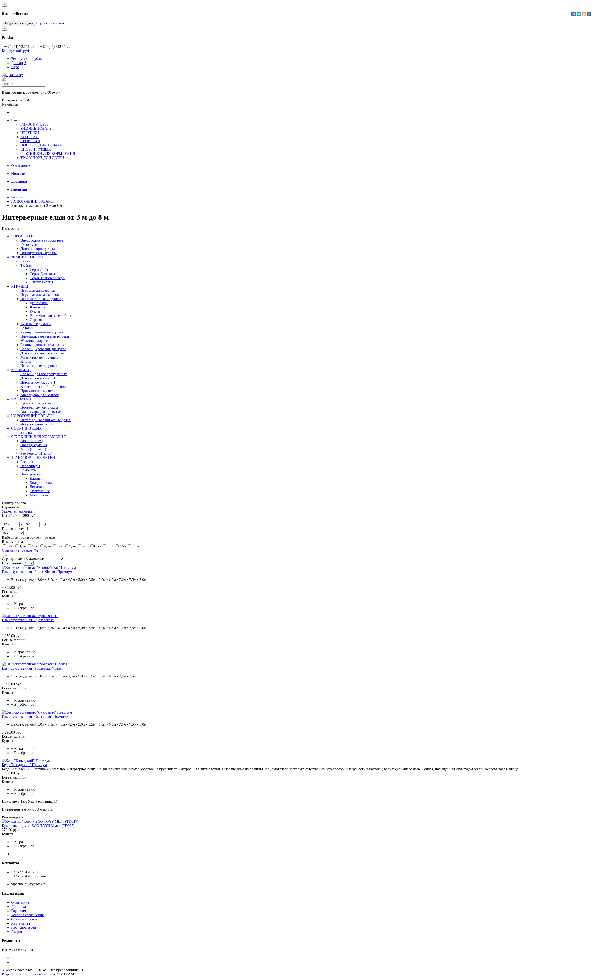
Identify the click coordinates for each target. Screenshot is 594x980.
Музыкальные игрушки (39, 357)
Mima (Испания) (33, 449)
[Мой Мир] (589, 14)
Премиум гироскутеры (38, 253)
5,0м (60, 546)
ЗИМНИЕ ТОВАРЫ (36, 128)
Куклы (35, 311)
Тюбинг (26, 265)
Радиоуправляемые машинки (43, 345)
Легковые (37, 487)
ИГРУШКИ (29, 133)
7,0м (110, 546)
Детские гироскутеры (37, 249)
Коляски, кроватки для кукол (43, 349)
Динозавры (39, 303)
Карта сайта (20, 923)
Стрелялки (38, 320)
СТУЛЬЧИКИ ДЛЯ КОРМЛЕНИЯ (47, 153)
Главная (17, 197)
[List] (8, 555)
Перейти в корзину (51, 23)
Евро (15, 67)
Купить (7, 596)
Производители (23, 927)
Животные (38, 307)
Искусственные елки (37, 424)
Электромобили (33, 474)
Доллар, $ (18, 63)
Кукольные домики (35, 324)
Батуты (26, 432)
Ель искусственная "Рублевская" (28, 620)
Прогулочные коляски (37, 391)
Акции (16, 932)
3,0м (9, 546)
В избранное (24, 608)
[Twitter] (579, 14)
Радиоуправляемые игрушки (43, 332)
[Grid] (4, 555)
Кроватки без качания (37, 403)
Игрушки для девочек (37, 290)
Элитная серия (41, 282)
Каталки (27, 328)
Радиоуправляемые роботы (51, 315)
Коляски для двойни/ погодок (44, 386)
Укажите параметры (18, 511)
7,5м (122, 546)
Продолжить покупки (18, 23)
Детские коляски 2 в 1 (37, 378)
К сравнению (24, 604)
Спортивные (40, 491)
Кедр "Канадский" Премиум (24, 765)
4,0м (35, 546)
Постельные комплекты (39, 407)
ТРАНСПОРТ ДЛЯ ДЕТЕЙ (42, 158)
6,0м (85, 546)
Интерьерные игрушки (38, 366)
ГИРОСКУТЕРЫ (34, 124)
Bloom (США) (31, 441)
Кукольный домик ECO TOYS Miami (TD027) (38, 826)
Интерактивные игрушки (40, 299)
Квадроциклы (41, 483)
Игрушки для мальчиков (39, 295)
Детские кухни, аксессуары (42, 353)
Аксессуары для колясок (39, 395)
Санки (25, 261)
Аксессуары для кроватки (40, 412)
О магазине (20, 902)
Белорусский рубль (17, 51)
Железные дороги (34, 341)
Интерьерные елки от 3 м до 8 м (45, 420)
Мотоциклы (39, 495)
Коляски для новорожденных (43, 374)
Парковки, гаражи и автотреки (44, 336)
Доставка (18, 907)
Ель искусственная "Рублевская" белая (32, 668)
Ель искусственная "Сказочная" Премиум (35, 716)
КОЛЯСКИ (29, 137)
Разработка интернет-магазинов (27, 974)
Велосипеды (30, 466)
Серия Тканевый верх (47, 278)
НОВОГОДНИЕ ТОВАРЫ (41, 145)
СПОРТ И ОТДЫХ (35, 149)
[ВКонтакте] (573, 14)
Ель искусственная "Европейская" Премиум (37, 572)
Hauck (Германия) (34, 445)
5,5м (72, 546)
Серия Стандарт (42, 274)
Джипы (36, 478)
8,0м (135, 546)
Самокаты (28, 470)
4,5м (47, 546)
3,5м (22, 546)
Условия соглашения (27, 915)
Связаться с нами (24, 919)
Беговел (26, 462)
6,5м (97, 546)
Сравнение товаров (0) (20, 550)
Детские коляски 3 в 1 (37, 382)
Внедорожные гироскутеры (42, 240)
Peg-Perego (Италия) (36, 453)
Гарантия (18, 911)
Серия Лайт (39, 270)
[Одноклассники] (584, 14)
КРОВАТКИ (30, 141)
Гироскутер (29, 244)
